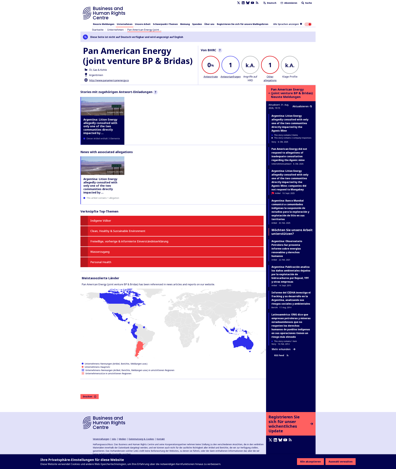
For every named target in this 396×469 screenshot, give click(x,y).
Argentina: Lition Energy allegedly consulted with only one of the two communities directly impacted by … (100, 126)
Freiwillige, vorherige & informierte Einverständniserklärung (129, 241)
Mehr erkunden (281, 349)
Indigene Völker (100, 220)
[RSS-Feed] (257, 2)
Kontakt (161, 438)
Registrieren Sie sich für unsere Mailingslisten (242, 24)
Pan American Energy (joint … (144, 29)
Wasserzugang (100, 252)
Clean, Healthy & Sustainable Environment (117, 231)
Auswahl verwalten (341, 461)
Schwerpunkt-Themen (165, 24)
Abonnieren (290, 2)
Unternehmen (124, 24)
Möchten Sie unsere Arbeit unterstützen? (292, 232)
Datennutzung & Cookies (141, 438)
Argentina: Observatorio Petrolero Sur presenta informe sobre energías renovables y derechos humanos (286, 248)
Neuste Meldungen (103, 24)
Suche (308, 2)
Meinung (185, 24)
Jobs (114, 438)
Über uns (209, 24)
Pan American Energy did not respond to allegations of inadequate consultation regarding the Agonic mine (289, 154)
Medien (122, 438)
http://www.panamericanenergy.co (109, 80)
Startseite (97, 29)
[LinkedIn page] (243, 2)
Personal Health (100, 262)
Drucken (87, 396)
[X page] (238, 2)
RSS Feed (279, 355)
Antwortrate (211, 76)
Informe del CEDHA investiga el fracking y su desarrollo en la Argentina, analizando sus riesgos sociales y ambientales (291, 298)
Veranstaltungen (101, 438)
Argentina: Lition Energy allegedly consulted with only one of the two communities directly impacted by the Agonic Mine (289, 123)
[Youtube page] (252, 2)
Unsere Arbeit (143, 24)
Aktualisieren (301, 106)
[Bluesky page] (248, 2)
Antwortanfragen (231, 76)
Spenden (197, 24)
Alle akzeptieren (310, 461)
